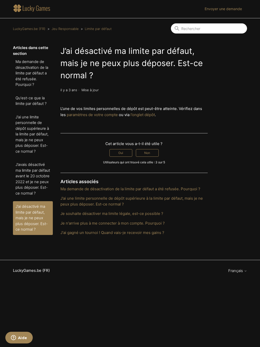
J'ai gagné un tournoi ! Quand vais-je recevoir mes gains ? (112, 232)
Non (147, 153)
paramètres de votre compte (92, 114)
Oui (120, 153)
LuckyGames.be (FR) (29, 29)
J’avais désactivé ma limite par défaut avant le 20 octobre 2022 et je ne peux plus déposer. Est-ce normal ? (32, 179)
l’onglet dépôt (143, 114)
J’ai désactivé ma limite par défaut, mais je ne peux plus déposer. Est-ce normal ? (31, 218)
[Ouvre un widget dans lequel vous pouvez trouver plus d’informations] (19, 338)
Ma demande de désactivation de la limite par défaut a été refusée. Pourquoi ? (31, 73)
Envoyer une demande (223, 9)
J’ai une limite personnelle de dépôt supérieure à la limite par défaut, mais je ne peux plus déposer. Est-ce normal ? (32, 134)
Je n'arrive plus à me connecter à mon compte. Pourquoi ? (112, 223)
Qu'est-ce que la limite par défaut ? (30, 101)
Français (236, 271)
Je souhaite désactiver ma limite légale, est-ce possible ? (111, 213)
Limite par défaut (98, 29)
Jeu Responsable (65, 29)
